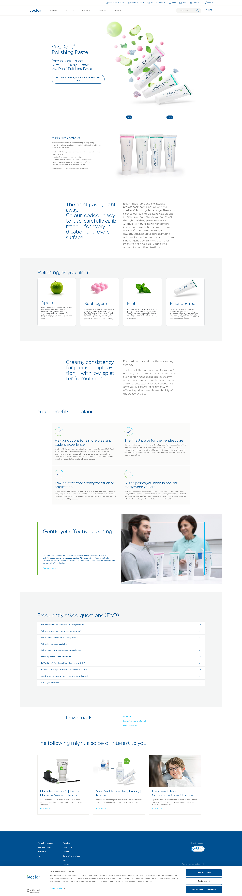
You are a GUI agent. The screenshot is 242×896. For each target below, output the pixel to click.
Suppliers (66, 843)
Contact (66, 864)
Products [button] (69, 10)
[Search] (197, 10)
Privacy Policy (68, 847)
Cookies (66, 851)
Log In (210, 3)
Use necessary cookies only (204, 889)
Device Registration (45, 843)
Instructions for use (116, 3)
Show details (56, 888)
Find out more (48, 568)
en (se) (209, 10)
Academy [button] (86, 10)
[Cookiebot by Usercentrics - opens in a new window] (33, 891)
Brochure (127, 716)
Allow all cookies (203, 873)
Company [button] (118, 10)
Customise (202, 881)
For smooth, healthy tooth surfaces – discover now (78, 79)
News (174, 3)
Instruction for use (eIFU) (134, 721)
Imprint (66, 860)
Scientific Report (130, 726)
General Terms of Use (71, 856)
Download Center (137, 3)
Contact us (197, 3)
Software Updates (158, 3)
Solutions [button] (53, 10)
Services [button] (101, 10)
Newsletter (41, 851)
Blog (185, 3)
